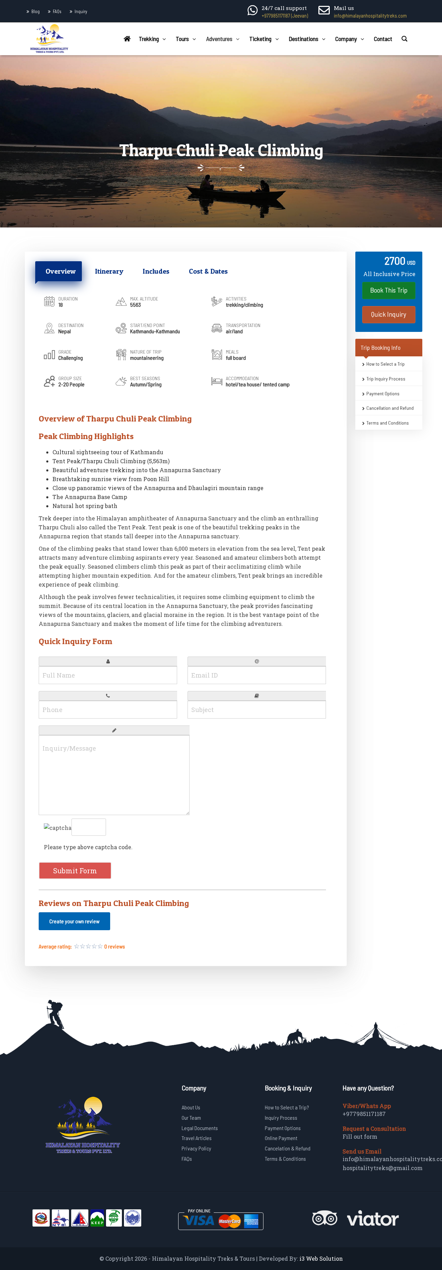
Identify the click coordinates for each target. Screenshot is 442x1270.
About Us (191, 1107)
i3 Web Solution (321, 1258)
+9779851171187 (364, 1113)
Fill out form (360, 1136)
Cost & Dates (208, 271)
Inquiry (81, 11)
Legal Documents (200, 1128)
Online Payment (281, 1138)
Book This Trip (388, 290)
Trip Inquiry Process (385, 379)
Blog (35, 11)
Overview (61, 271)
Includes (156, 271)
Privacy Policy (196, 1148)
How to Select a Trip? (287, 1107)
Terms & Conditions (285, 1158)
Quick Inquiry (388, 314)
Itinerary (109, 271)
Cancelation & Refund (287, 1148)
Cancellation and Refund (390, 408)
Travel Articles (197, 1138)
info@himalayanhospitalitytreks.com (370, 15)
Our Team (191, 1117)
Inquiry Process (281, 1117)
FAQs (57, 11)
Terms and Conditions (387, 423)
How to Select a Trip (385, 364)
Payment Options (383, 393)
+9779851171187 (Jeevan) (285, 15)
